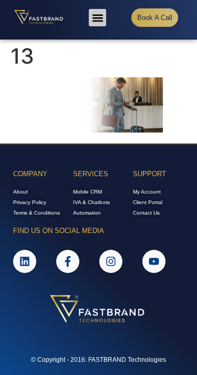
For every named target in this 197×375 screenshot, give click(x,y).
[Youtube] (153, 261)
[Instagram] (110, 261)
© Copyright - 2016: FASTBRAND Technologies (98, 359)
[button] (97, 17)
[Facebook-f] (67, 261)
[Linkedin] (24, 261)
